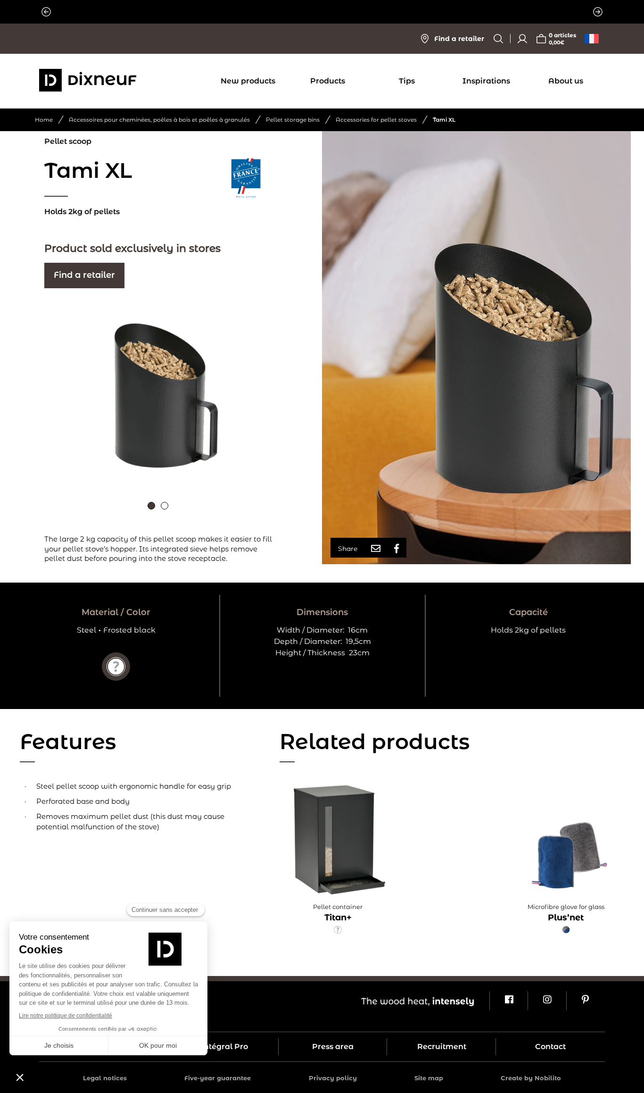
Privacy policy (333, 1078)
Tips (407, 80)
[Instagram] (547, 1000)
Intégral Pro (224, 1046)
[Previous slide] (46, 12)
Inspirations (486, 80)
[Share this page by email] (375, 548)
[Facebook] (508, 1000)
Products (327, 80)
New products (248, 80)
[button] (151, 505)
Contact (550, 1046)
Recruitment (441, 1046)
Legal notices (105, 1078)
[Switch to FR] (592, 38)
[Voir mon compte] (522, 38)
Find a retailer (84, 275)
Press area (333, 1046)
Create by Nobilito (531, 1078)
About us (565, 80)
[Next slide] (598, 12)
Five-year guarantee (217, 1078)
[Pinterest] (585, 1000)
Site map (428, 1078)
